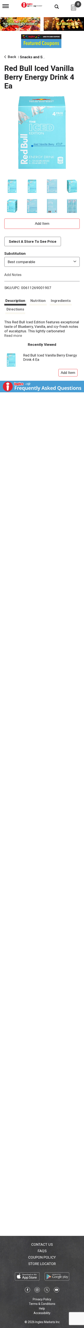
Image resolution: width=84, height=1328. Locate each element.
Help (42, 1308)
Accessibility (42, 1313)
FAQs (42, 1251)
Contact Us (42, 1244)
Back (11, 57)
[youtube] (56, 1290)
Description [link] (15, 300)
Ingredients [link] (61, 300)
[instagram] (37, 1290)
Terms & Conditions (42, 1304)
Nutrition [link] (38, 300)
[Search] (53, 6)
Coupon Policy (42, 1257)
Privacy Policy (42, 1299)
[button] (12, 186)
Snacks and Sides (35, 57)
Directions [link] (15, 309)
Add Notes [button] (13, 275)
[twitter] (47, 1290)
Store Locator (42, 1264)
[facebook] (27, 1290)
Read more (13, 335)
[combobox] (42, 262)
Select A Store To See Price (32, 241)
